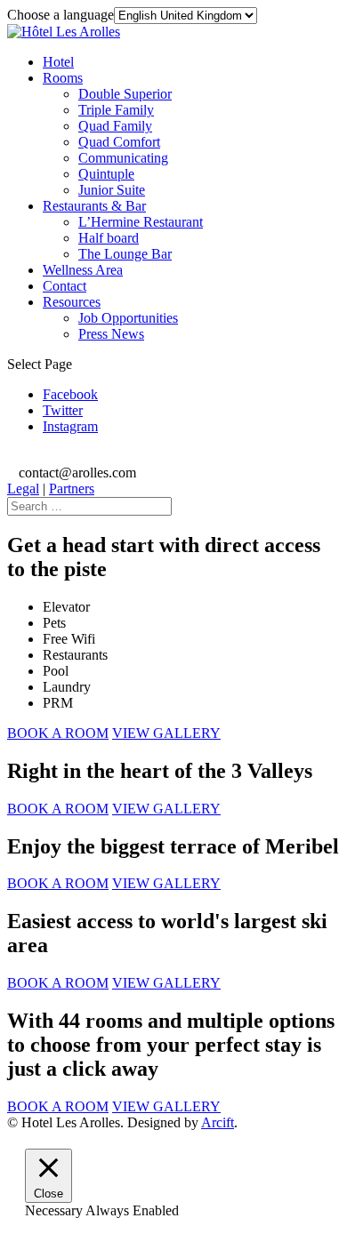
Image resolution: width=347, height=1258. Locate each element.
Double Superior (125, 93)
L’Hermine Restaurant (140, 221)
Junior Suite (111, 189)
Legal (23, 488)
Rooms (63, 77)
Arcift (217, 1122)
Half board (108, 237)
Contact (64, 285)
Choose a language (60, 14)
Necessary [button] (55, 1210)
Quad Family (115, 125)
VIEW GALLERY (166, 733)
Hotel (58, 61)
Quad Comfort (119, 141)
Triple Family (116, 109)
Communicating (123, 157)
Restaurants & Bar (94, 205)
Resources (72, 301)
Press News (111, 333)
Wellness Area (83, 269)
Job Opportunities (128, 317)
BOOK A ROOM (58, 733)
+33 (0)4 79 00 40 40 (79, 456)
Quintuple (106, 173)
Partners (71, 488)
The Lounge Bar (125, 253)
